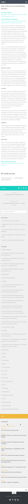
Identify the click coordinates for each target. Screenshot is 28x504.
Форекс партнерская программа (10, 409)
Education (4, 330)
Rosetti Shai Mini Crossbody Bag (9, 19)
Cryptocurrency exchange (8, 327)
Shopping (4, 374)
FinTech (4, 357)
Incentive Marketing (18, 178)
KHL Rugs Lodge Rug (6, 12)
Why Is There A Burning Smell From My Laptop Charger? (14, 477)
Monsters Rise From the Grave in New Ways (11, 472)
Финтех (4, 398)
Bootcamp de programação (8, 278)
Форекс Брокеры (6, 402)
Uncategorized (5, 391)
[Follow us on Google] (23, 188)
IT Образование (6, 367)
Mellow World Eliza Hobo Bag (8, 161)
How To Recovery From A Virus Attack (10, 220)
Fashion (4, 353)
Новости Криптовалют (8, 395)
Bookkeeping (5, 274)
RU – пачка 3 (5, 371)
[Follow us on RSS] (26, 188)
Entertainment (5, 350)
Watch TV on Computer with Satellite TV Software (13, 240)
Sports (3, 384)
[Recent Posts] (7, 424)
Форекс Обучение (6, 405)
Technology (5, 388)
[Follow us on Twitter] (19, 188)
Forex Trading (5, 360)
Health (3, 364)
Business (4, 281)
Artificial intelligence (6, 249)
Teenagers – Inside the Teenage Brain (10, 482)
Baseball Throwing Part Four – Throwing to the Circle (13, 467)
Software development (7, 381)
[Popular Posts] (20, 424)
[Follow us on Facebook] (21, 188)
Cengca (3, 2)
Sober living (5, 377)
